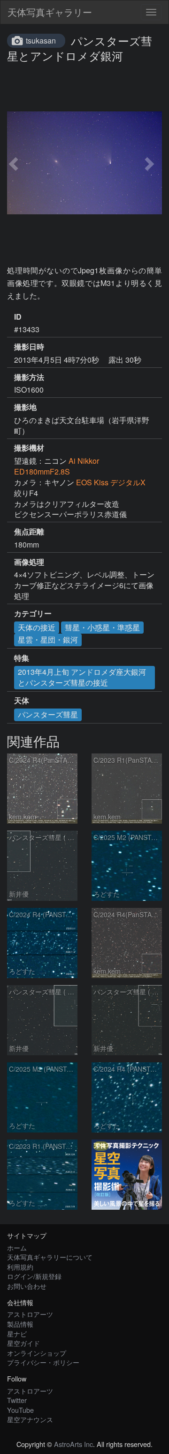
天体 (21, 700)
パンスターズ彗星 (48, 714)
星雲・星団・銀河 (48, 639)
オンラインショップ (36, 1353)
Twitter (17, 1400)
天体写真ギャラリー (50, 12)
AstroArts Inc (73, 1444)
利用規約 (20, 1266)
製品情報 (20, 1324)
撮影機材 (29, 448)
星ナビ (17, 1333)
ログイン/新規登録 (34, 1276)
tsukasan (41, 40)
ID (18, 317)
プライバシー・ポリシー (43, 1362)
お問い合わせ (26, 1286)
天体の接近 (36, 627)
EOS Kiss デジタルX (111, 482)
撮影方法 (29, 377)
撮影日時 (29, 347)
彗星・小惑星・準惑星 (102, 627)
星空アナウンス (30, 1419)
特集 (21, 658)
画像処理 (29, 562)
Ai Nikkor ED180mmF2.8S (56, 466)
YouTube (20, 1410)
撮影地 (25, 407)
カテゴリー (33, 613)
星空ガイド (23, 1343)
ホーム (17, 1247)
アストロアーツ (30, 1314)
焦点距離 (29, 531)
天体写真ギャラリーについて (49, 1257)
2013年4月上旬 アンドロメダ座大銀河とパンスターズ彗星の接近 (82, 677)
